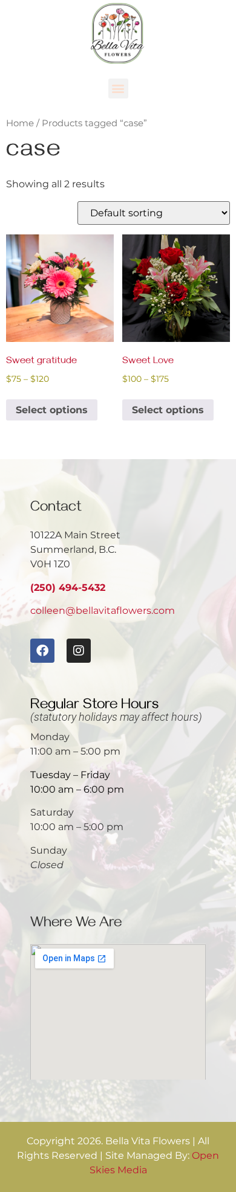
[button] (118, 88)
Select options (52, 410)
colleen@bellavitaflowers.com (102, 610)
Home (20, 123)
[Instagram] (79, 651)
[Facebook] (42, 651)
